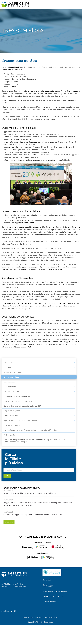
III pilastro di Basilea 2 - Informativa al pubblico (21, 420)
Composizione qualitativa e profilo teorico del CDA (22, 406)
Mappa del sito (28, 617)
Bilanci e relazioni (10, 382)
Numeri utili (46, 580)
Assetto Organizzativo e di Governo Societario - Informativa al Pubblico (30, 430)
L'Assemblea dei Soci (11, 377)
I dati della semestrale (12, 392)
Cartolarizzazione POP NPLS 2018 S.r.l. (18, 401)
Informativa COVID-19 (12, 425)
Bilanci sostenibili (10, 387)
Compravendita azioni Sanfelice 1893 (17, 396)
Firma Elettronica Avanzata (52, 597)
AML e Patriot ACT (11, 435)
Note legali (48, 617)
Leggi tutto (9, 522)
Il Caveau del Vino (49, 602)
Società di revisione (11, 416)
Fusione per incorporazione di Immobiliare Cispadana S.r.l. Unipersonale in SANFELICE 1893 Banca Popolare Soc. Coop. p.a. (37, 441)
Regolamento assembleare (14, 372)
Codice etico (8, 367)
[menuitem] (38, 362)
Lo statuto (8, 363)
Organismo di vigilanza (12, 411)
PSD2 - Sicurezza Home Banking (54, 592)
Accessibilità (39, 617)
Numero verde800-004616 (47, 586)
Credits (56, 617)
